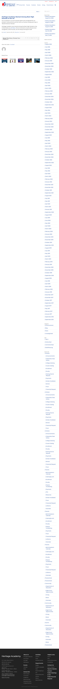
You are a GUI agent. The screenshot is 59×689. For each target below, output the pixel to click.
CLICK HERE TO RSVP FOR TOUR (8, 675)
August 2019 (48, 248)
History (37, 678)
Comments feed (49, 344)
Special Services (38, 680)
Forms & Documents (52, 660)
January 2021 (48, 209)
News (18, 32)
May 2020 (47, 223)
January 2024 (48, 121)
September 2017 (49, 303)
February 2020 (49, 231)
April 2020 (47, 226)
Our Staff (25, 660)
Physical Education (39, 674)
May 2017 (47, 308)
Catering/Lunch (50, 476)
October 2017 (48, 300)
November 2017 (49, 297)
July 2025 (47, 77)
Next (37, 11)
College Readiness (28, 683)
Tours (47, 386)
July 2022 (47, 168)
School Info (27, 671)
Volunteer (48, 508)
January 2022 (48, 182)
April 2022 (47, 173)
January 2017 (48, 314)
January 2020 (48, 234)
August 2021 (48, 195)
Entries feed (48, 342)
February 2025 (49, 91)
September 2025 (49, 71)
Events (25, 665)
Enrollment (49, 368)
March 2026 (48, 55)
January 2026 (48, 60)
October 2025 (48, 69)
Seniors (48, 383)
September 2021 (49, 193)
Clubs (36, 658)
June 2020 (48, 220)
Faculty (48, 371)
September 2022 (49, 162)
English (37, 665)
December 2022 (49, 154)
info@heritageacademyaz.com (8, 666)
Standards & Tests (27, 681)
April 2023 (47, 143)
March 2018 (48, 286)
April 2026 (47, 52)
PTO (47, 492)
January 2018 (48, 292)
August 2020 (48, 215)
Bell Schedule (26, 673)
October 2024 (48, 102)
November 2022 (49, 157)
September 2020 (49, 212)
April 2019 (47, 256)
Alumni (47, 622)
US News (13, 28)
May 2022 (47, 171)
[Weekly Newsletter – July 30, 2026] (29, 59)
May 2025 (47, 82)
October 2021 (48, 190)
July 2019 (47, 250)
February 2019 (48, 261)
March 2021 (48, 206)
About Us (26, 654)
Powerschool (48, 578)
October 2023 (48, 129)
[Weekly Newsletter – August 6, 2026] (21, 59)
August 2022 (48, 165)
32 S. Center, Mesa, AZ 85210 (7, 660)
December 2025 (49, 63)
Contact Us (50, 665)
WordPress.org (49, 347)
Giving (47, 594)
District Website (50, 667)
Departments (39, 663)
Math (36, 668)
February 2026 (49, 58)
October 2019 (48, 242)
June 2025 (47, 80)
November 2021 (49, 187)
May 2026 (47, 49)
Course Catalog (50, 365)
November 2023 (49, 126)
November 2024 (49, 99)
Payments (48, 378)
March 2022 (48, 176)
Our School (26, 658)
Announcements (50, 356)
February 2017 (48, 311)
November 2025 (49, 66)
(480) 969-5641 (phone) (6, 662)
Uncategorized (49, 333)
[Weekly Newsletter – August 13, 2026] (12, 59)
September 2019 (49, 245)
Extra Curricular (27, 679)
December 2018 (49, 267)
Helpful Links (51, 654)
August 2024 (48, 107)
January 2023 (48, 151)
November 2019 (49, 239)
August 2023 (48, 135)
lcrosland (4, 32)
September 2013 (49, 319)
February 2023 (49, 148)
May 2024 (47, 110)
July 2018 (47, 281)
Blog (16, 32)
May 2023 (47, 140)
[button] (55, 5)
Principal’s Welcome (28, 656)
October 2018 (48, 272)
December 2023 (49, 124)
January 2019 (48, 264)
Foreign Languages (39, 667)
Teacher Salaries (52, 669)
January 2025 (48, 93)
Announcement (49, 325)
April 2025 (47, 85)
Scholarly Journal (39, 660)
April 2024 (47, 113)
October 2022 (48, 159)
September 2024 (49, 104)
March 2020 (48, 228)
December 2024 (49, 96)
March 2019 (48, 259)
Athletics (37, 656)
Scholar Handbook (50, 381)
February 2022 (49, 179)
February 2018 (48, 289)
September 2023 (49, 132)
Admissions (26, 662)
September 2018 (49, 275)
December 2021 (49, 184)
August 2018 (48, 278)
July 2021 (47, 198)
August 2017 (48, 305)
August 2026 (48, 44)
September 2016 (49, 316)
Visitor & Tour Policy (5, 677)
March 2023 (48, 146)
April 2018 (47, 283)
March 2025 (48, 88)
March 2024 (48, 115)
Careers (49, 671)
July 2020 (47, 217)
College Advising (50, 363)
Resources (48, 494)
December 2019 (49, 237)
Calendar (25, 667)
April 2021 (47, 204)
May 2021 (47, 201)
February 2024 (49, 118)
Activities (38, 654)
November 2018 (49, 270)
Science (37, 676)
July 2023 (47, 137)
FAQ (48, 658)
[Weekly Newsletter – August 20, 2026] (4, 59)
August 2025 (48, 74)
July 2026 (47, 47)
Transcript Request (51, 389)
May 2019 (47, 253)
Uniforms (48, 505)
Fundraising (50, 662)
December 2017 (49, 294)
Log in (46, 339)
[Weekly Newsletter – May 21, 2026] (37, 59)
